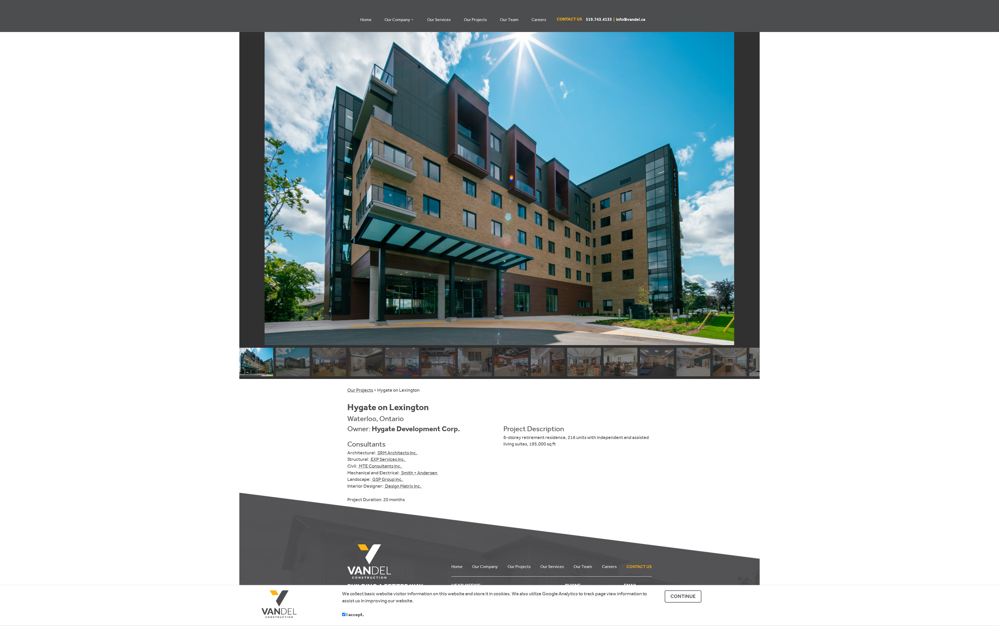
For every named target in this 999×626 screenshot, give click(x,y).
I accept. (354, 615)
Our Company (485, 566)
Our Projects (360, 390)
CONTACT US (639, 566)
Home (457, 566)
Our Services (552, 566)
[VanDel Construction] (395, 561)
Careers (609, 566)
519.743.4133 (601, 20)
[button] (753, 188)
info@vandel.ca (630, 20)
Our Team (583, 566)
